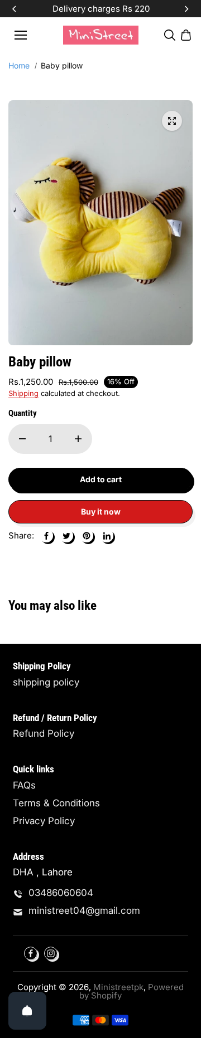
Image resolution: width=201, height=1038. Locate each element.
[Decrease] (22, 439)
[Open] (27, 1011)
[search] (169, 35)
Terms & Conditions (56, 803)
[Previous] (15, 9)
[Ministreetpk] (100, 35)
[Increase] (78, 439)
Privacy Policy (44, 821)
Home (19, 66)
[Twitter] (66, 535)
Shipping (23, 393)
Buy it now (101, 511)
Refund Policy (43, 733)
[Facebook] (46, 535)
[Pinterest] (86, 535)
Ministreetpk (118, 987)
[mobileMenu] (20, 35)
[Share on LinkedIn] (106, 535)
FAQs (24, 785)
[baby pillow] (172, 121)
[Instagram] (51, 953)
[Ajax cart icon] (186, 35)
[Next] (186, 9)
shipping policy (46, 682)
